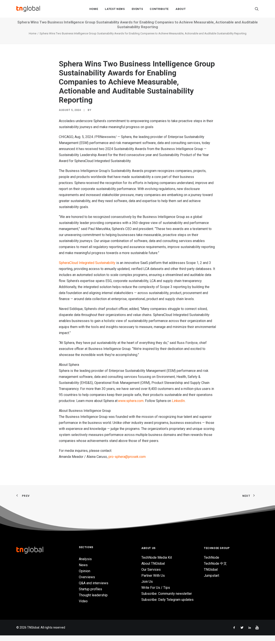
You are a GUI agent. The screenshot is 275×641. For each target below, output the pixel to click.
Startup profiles (90, 589)
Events (137, 9)
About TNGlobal (153, 563)
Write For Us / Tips (155, 588)
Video (83, 601)
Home (93, 9)
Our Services (151, 569)
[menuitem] (93, 9)
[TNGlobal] (28, 9)
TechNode (211, 557)
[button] (257, 9)
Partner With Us (153, 576)
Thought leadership (93, 595)
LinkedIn (178, 401)
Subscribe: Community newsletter (166, 594)
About (181, 9)
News (83, 565)
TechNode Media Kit (156, 557)
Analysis (85, 559)
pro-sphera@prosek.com (127, 457)
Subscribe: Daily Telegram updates (167, 600)
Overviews (87, 577)
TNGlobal (211, 569)
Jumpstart (211, 576)
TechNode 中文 (215, 563)
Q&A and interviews (93, 583)
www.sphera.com (131, 401)
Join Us (147, 582)
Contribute (159, 9)
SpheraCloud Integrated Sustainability (87, 263)
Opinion (84, 571)
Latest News (115, 9)
